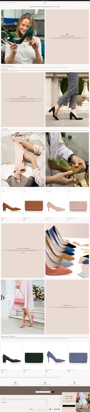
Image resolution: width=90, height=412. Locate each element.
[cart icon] (88, 2)
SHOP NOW (23, 252)
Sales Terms (49, 410)
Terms (44, 410)
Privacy (46, 410)
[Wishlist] (86, 2)
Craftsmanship (46, 400)
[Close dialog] (89, 392)
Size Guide (61, 400)
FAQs (60, 401)
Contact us (61, 402)
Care (45, 401)
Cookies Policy (52, 410)
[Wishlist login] (21, 191)
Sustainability (46, 402)
